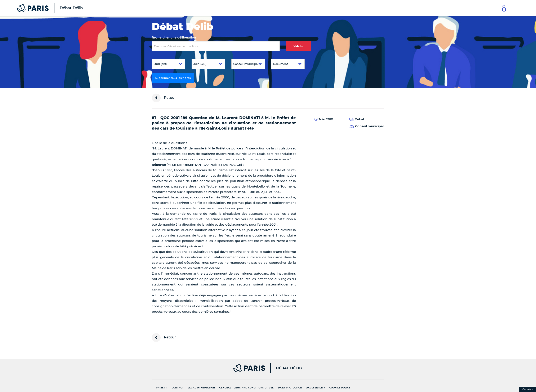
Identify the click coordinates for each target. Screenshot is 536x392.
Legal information (201, 387)
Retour (169, 98)
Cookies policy (339, 387)
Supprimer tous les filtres (173, 78)
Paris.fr (162, 387)
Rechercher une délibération (174, 37)
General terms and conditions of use (246, 387)
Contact (178, 387)
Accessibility (315, 387)
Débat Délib (289, 368)
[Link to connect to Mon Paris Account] (504, 8)
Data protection (290, 387)
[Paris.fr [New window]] (207, 368)
